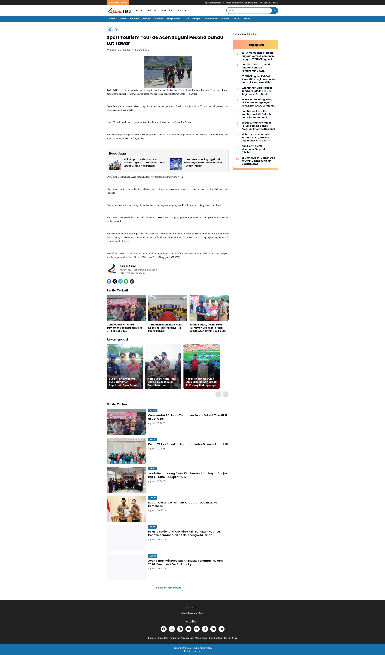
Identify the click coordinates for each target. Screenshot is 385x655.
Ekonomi (165, 10)
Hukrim (159, 18)
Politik (225, 18)
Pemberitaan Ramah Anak (223, 638)
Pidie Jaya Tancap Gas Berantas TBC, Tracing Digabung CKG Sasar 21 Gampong (256, 137)
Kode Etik (163, 638)
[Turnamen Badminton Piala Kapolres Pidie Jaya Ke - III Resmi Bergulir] (167, 308)
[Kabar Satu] (119, 10)
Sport (180, 10)
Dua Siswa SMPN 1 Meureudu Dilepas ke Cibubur (254, 149)
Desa (123, 18)
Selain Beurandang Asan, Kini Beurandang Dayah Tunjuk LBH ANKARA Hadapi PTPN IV (187, 475)
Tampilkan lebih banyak (168, 587)
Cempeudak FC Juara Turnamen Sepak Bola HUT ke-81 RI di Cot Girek (223, 2)
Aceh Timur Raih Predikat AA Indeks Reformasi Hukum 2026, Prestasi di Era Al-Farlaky (185, 562)
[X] (114, 281)
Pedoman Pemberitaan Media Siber (188, 638)
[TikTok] (205, 629)
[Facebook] (109, 281)
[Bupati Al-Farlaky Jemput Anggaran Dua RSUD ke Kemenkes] (126, 509)
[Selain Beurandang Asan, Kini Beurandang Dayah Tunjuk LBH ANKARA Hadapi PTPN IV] (126, 480)
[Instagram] (180, 629)
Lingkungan (173, 18)
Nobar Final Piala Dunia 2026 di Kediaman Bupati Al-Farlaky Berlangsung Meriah (201, 382)
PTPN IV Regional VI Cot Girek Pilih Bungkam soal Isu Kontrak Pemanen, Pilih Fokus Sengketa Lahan (184, 533)
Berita (150, 10)
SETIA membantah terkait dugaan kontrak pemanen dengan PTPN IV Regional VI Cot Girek (258, 56)
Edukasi (134, 18)
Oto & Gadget (192, 18)
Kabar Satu (252, 34)
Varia (237, 18)
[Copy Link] (132, 281)
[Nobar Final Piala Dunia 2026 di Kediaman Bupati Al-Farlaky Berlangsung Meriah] (201, 366)
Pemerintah (211, 18)
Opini (247, 18)
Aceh (152, 468)
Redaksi (152, 638)
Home (139, 10)
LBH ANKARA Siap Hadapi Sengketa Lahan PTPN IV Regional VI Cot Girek (257, 91)
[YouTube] (188, 629)
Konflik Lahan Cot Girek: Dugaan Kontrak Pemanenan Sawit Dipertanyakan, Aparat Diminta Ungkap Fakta (256, 67)
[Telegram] (120, 281)
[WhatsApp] (126, 281)
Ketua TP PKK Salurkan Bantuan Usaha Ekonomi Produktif (188, 444)
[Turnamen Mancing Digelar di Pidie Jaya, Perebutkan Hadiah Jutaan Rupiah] (176, 164)
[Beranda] (110, 29)
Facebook (140, 272)
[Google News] (197, 629)
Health (147, 18)
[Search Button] (275, 11)
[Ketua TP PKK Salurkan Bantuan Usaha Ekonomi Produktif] (126, 451)
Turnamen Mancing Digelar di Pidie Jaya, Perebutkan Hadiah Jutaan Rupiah (203, 162)
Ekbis (152, 439)
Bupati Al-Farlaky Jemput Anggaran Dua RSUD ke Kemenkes (182, 504)
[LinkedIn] (213, 629)
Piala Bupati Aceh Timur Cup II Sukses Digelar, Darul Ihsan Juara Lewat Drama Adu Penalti (144, 162)
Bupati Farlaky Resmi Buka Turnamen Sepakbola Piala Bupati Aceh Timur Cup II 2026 (207, 328)
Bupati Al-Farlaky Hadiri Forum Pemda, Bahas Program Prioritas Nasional (258, 126)
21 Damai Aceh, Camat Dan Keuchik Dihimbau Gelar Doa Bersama (258, 161)
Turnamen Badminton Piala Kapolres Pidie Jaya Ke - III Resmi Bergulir (165, 328)
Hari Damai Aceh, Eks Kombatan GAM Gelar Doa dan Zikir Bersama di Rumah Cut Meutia (258, 114)
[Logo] (192, 606)
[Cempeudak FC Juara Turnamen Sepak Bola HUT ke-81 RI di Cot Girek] (126, 308)
